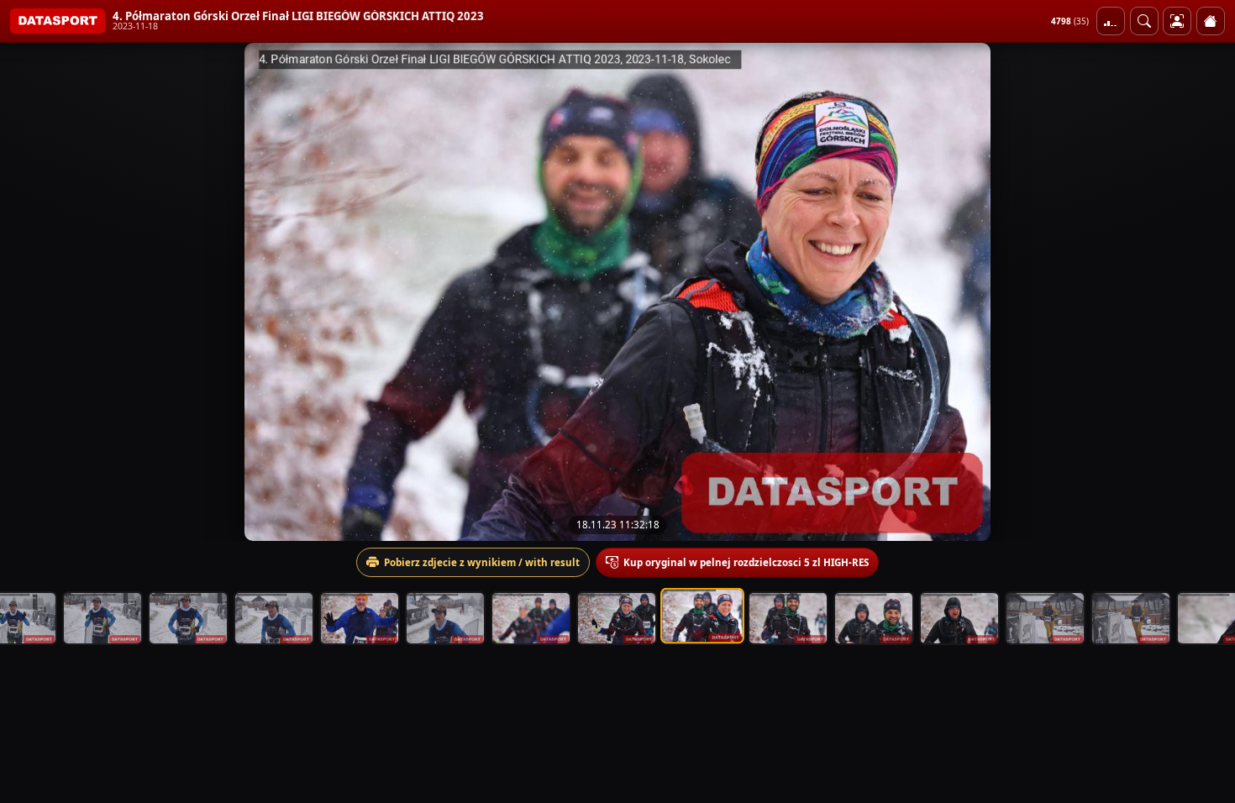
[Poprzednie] (27, 291)
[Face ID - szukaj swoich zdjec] (1144, 21)
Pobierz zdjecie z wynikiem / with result (482, 562)
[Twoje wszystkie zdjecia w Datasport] (1177, 21)
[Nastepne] (1207, 291)
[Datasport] (57, 21)
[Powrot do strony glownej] (1210, 21)
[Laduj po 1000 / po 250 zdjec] (1110, 21)
